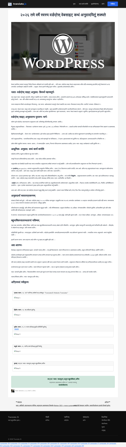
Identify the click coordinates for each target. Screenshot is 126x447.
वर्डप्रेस (66, 420)
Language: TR (58, 446)
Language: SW (48, 446)
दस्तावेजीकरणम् (63, 385)
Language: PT (28, 446)
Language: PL (18, 446)
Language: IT (94, 443)
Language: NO (8, 446)
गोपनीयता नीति (106, 420)
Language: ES (38, 446)
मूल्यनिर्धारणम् (95, 4)
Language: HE (65, 443)
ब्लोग (103, 4)
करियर (47, 420)
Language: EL (54, 443)
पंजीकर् (113, 4)
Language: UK (69, 446)
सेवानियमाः (105, 424)
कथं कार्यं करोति (83, 4)
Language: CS (15, 443)
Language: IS (84, 443)
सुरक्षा (103, 427)
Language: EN (79, 446)
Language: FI (24, 443)
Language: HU (75, 443)
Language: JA (104, 443)
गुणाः (74, 4)
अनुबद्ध (103, 430)
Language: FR (34, 443)
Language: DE (45, 443)
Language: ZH (5, 443)
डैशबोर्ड (16, 329)
